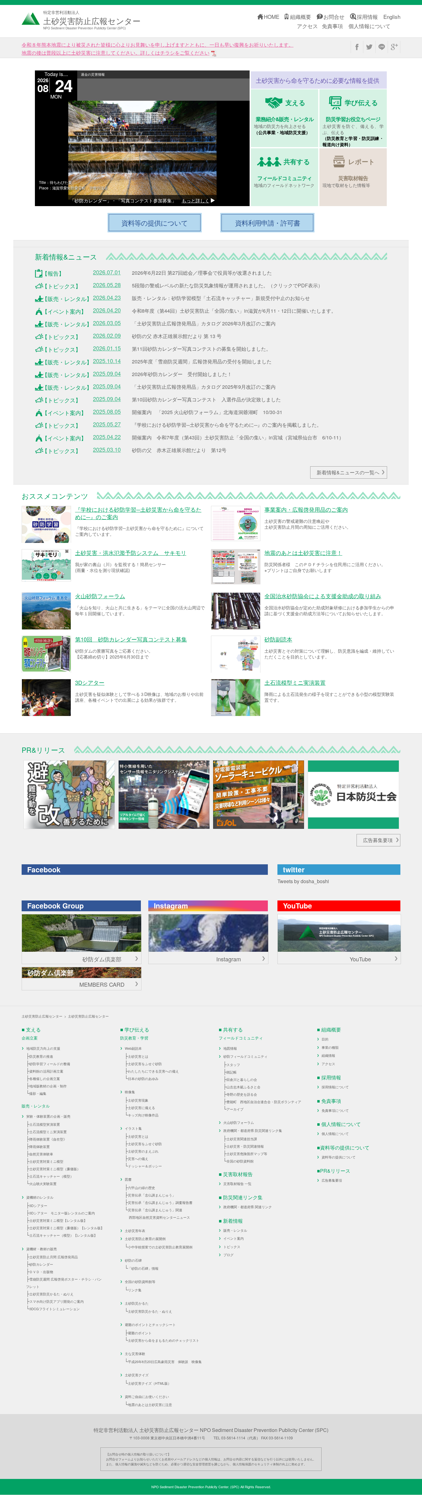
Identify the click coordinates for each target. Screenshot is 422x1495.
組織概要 (300, 16)
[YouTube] (339, 933)
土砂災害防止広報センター (42, 1016)
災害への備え (138, 1158)
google (394, 47)
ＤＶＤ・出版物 (41, 1271)
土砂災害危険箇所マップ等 (246, 1153)
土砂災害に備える (141, 1107)
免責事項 (332, 26)
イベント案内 (233, 1238)
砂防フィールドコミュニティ (245, 1056)
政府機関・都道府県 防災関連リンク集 (252, 1130)
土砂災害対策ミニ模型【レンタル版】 (58, 1220)
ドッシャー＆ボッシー (145, 1165)
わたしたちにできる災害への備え (153, 1071)
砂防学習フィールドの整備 (49, 1063)
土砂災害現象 (138, 1100)
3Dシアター (38, 1205)
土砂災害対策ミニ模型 (46, 1161)
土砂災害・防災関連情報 (245, 1146)
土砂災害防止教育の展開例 (145, 1238)
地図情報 (230, 1048)
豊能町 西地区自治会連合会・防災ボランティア (263, 1101)
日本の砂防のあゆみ (143, 1078)
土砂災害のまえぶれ (143, 1151)
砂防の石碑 (133, 1260)
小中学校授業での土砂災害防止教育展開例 (160, 1246)
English (391, 16)
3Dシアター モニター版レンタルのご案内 (62, 1212)
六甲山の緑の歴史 (141, 1187)
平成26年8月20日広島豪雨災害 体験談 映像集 (165, 1361)
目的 (325, 1038)
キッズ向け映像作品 (143, 1114)
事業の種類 (330, 1047)
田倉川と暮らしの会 (241, 1079)
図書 (128, 1179)
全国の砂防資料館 (240, 1160)
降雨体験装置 (39, 1146)
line (382, 47)
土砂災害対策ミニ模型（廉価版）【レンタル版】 (66, 1227)
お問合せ (333, 16)
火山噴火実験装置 (43, 1183)
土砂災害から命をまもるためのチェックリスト (163, 1340)
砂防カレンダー (41, 1264)
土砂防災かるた (137, 1303)
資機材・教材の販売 (41, 1248)
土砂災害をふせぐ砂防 (145, 1063)
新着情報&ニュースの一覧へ (348, 472)
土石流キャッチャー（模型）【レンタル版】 (63, 1235)
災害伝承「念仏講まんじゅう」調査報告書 (160, 1202)
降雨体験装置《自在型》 (48, 1139)
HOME (271, 16)
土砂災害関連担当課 (241, 1138)
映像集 (130, 1091)
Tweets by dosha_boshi (303, 881)
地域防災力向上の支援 (43, 1048)
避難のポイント (140, 1332)
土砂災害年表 (135, 1230)
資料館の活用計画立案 (46, 1071)
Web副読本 (133, 1048)
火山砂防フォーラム (238, 1122)
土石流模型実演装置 (44, 1124)
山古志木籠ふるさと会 (243, 1086)
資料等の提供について (339, 1156)
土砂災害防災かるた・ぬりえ (51, 1293)
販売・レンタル (235, 1230)
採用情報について (335, 1086)
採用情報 (367, 16)
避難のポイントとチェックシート (150, 1324)
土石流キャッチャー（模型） (51, 1176)
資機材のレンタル (39, 1197)
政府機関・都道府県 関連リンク (247, 1206)
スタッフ (233, 1064)
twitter (369, 47)
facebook (357, 47)
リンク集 (134, 1289)
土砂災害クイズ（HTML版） (149, 1383)
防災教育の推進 (41, 1056)
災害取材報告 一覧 (237, 1183)
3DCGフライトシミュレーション (54, 1308)
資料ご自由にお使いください (147, 1396)
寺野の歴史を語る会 (241, 1094)
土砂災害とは (138, 1056)
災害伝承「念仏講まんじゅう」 (151, 1194)
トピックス (231, 1246)
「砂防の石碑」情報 (143, 1268)
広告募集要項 (378, 840)
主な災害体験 (135, 1353)
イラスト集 (133, 1128)
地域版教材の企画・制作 (48, 1085)
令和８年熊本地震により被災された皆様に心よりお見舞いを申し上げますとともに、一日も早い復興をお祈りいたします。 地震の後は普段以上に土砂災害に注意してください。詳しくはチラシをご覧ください (157, 48)
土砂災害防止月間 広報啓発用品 (53, 1256)
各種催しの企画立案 (44, 1078)
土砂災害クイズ (137, 1374)
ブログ (228, 1254)
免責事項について (335, 1110)
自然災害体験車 (41, 1153)
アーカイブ (234, 1109)
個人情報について (369, 26)
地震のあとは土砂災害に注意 (150, 1404)
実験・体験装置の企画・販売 (48, 1116)
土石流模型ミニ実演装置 (48, 1131)
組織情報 (328, 1055)
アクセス (307, 26)
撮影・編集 (37, 1093)
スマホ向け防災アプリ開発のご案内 (56, 1301)
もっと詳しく (195, 200)
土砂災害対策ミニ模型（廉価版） (54, 1168)
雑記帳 (231, 1071)
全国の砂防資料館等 (140, 1281)
